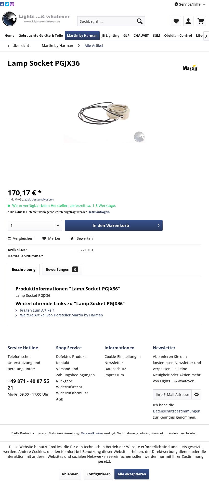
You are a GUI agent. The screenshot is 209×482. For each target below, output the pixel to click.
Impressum (114, 374)
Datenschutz (115, 368)
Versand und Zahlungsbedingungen (75, 371)
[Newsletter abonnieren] (196, 394)
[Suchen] (139, 21)
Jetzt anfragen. (99, 212)
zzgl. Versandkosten (39, 199)
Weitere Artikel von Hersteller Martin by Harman (61, 315)
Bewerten (84, 238)
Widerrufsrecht (69, 386)
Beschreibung (23, 269)
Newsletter (113, 362)
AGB (59, 399)
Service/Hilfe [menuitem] (190, 4)
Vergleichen (22, 238)
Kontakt (62, 362)
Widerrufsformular (72, 393)
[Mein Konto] (188, 21)
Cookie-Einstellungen (122, 356)
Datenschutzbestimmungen (176, 411)
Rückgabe (64, 381)
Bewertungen (61, 269)
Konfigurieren (98, 474)
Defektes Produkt (71, 356)
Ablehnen (70, 474)
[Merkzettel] (176, 21)
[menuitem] (111, 21)
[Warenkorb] (201, 21)
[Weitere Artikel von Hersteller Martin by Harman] (190, 68)
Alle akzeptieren (131, 474)
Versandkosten (92, 433)
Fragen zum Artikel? (36, 310)
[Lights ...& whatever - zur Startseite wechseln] (36, 19)
